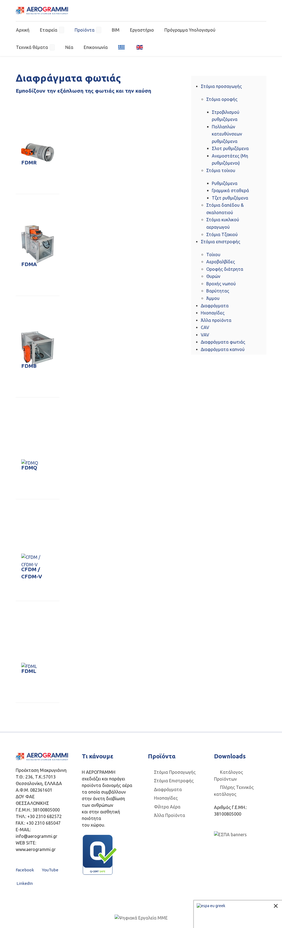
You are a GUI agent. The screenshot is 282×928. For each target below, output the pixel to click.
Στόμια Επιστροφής (174, 780)
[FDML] (29, 666)
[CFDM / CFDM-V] (37, 561)
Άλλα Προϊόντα (169, 815)
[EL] (122, 47)
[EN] (138, 47)
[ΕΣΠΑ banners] (230, 834)
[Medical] (42, 10)
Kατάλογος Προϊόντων (228, 775)
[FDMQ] (29, 462)
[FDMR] (37, 152)
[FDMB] (37, 348)
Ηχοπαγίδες (166, 798)
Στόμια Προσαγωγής (175, 772)
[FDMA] (37, 244)
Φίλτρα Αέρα (167, 806)
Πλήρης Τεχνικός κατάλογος (234, 791)
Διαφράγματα (168, 789)
